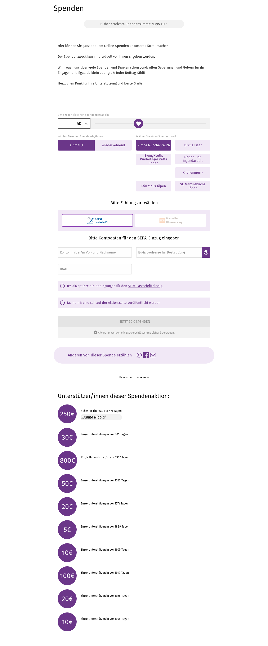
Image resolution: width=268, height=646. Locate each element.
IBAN (60, 262)
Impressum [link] (142, 377)
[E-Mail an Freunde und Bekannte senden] (153, 356)
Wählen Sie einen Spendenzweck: (156, 136)
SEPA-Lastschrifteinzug (145, 286)
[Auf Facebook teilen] (146, 356)
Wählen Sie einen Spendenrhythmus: (81, 136)
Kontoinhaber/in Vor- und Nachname (76, 246)
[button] (206, 252)
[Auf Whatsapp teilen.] (139, 356)
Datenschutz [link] (126, 377)
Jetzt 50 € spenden (135, 322)
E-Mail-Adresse (144, 246)
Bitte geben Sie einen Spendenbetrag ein (83, 114)
